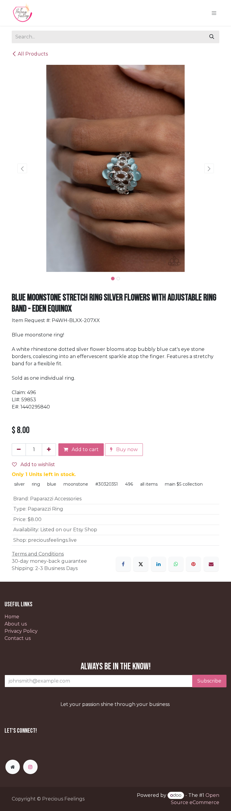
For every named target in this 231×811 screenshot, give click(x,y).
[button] (22, 168)
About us (16, 624)
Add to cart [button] (84, 449)
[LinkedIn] (158, 564)
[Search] (211, 37)
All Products (33, 54)
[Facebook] (123, 564)
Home (12, 617)
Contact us (18, 638)
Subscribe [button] (209, 681)
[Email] (211, 564)
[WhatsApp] (176, 564)
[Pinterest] (193, 564)
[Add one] (49, 449)
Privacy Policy (21, 631)
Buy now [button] (126, 449)
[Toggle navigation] (214, 13)
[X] (141, 564)
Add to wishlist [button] (37, 464)
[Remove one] (19, 449)
